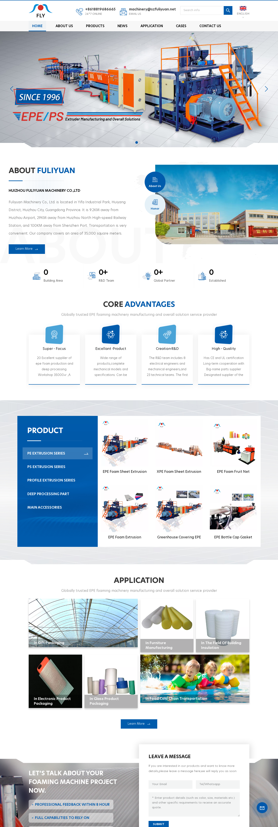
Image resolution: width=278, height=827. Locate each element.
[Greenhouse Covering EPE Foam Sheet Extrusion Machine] (179, 514)
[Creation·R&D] (167, 360)
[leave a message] (262, 807)
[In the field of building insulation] (222, 625)
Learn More (136, 723)
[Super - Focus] (54, 360)
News (122, 26)
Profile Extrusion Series (51, 480)
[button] (136, 142)
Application (152, 26)
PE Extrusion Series (46, 453)
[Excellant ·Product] (110, 360)
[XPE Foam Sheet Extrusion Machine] (179, 448)
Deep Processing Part (48, 494)
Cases (181, 26)
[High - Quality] (223, 360)
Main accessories (44, 507)
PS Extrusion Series (46, 467)
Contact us (210, 26)
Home (37, 26)
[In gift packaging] (83, 623)
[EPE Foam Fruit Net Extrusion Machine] (233, 448)
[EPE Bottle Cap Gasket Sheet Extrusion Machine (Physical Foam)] (233, 514)
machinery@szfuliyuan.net (152, 9)
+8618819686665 (100, 9)
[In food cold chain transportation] (194, 679)
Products (95, 26)
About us (64, 26)
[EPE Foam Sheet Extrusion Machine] (125, 448)
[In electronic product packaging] (55, 681)
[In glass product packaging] (111, 681)
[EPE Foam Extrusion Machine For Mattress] (125, 514)
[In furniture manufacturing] (167, 625)
